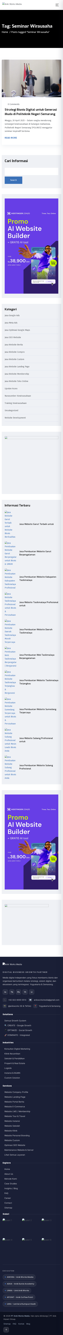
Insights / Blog (11, 1188)
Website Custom (12, 1140)
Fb (18, 992)
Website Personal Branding (17, 1135)
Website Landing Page (14, 1097)
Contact (8, 1203)
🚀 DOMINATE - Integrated (17, 1035)
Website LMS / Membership (17, 1111)
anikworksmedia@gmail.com (46, 1000)
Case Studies (10, 1183)
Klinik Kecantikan (12, 1053)
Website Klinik (10, 1131)
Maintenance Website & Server (19, 1150)
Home (5, 32)
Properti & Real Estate (14, 1063)
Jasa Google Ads (12, 316)
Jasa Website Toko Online (16, 381)
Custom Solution (12, 1078)
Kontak (21, 1324)
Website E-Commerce (14, 1106)
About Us (8, 1174)
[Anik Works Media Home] (14, 5)
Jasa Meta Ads (11, 323)
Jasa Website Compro (15, 352)
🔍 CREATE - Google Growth (17, 1025)
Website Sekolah (12, 1126)
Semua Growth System (15, 1020)
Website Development (15, 418)
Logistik (8, 1068)
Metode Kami (10, 1179)
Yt (25, 992)
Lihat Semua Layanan (14, 1155)
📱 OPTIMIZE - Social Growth (18, 1030)
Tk (12, 992)
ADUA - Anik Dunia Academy (20, 1284)
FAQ (6, 1193)
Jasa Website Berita (14, 345)
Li (32, 992)
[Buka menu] (58, 5)
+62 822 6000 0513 (17, 1000)
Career (7, 1198)
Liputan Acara (11, 389)
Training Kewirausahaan (16, 403)
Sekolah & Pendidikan (14, 1058)
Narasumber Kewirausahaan (18, 396)
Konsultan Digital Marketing (17, 1049)
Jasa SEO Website (13, 337)
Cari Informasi (16, 161)
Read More (11, 138)
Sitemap (8, 1208)
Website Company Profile (16, 1092)
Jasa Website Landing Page (17, 367)
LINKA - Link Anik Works (18, 1290)
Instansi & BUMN (12, 1073)
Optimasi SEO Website (14, 1145)
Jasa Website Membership (17, 374)
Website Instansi (12, 1121)
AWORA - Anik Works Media (20, 1277)
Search (13, 180)
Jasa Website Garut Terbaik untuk (36, 524)
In (5, 992)
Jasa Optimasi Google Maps (17, 330)
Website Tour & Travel (14, 1116)
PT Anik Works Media (20, 1316)
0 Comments (13, 104)
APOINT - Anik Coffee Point (20, 1297)
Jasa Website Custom (14, 359)
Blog (28, 1324)
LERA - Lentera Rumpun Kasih (21, 1304)
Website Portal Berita (14, 1102)
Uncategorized (11, 411)
